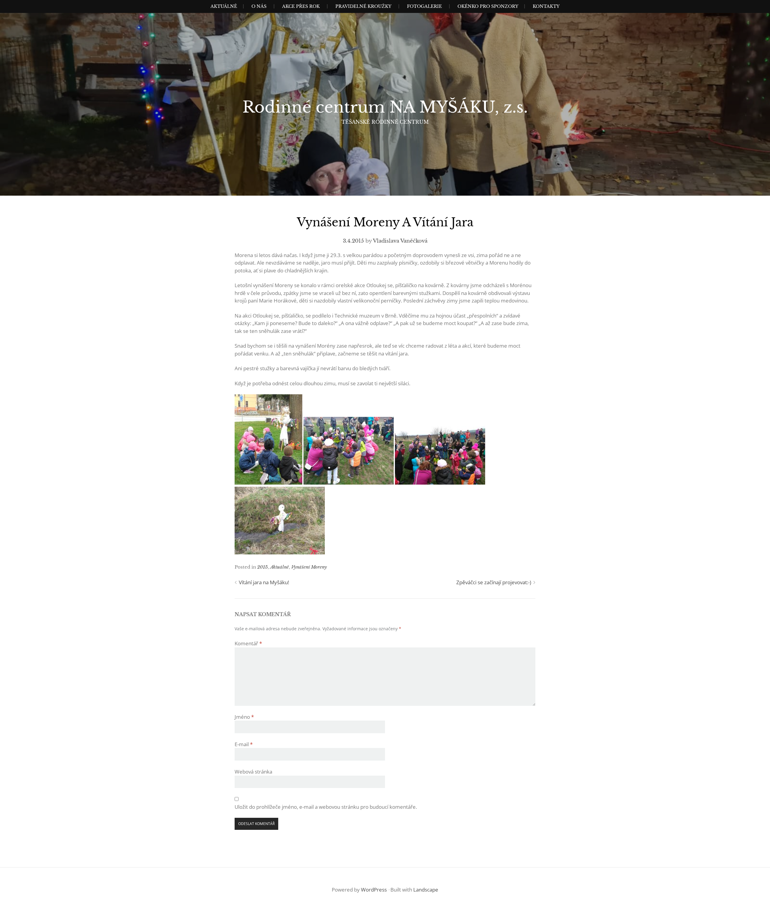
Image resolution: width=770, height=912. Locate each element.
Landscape (425, 889)
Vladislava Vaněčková (400, 241)
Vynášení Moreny (309, 567)
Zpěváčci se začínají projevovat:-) (493, 582)
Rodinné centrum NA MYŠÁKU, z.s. (385, 107)
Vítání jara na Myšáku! (264, 582)
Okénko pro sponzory (487, 6)
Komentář (248, 643)
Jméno (244, 716)
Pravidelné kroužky (363, 6)
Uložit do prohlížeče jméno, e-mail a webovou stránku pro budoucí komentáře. (326, 806)
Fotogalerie (424, 6)
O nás (258, 6)
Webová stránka (253, 771)
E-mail (244, 744)
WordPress (374, 889)
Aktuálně (224, 6)
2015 (262, 567)
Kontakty (546, 6)
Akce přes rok (301, 6)
